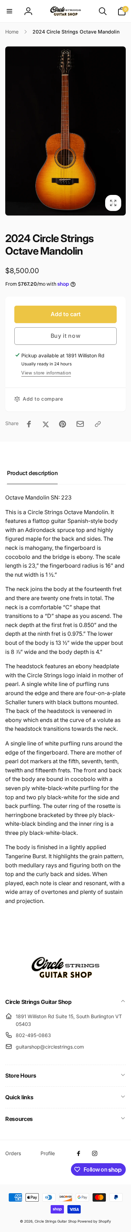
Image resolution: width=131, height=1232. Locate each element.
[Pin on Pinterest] (62, 424)
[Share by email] (80, 424)
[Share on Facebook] (29, 424)
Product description (32, 472)
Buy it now (66, 335)
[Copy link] (97, 424)
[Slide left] (12, 131)
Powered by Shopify (94, 1221)
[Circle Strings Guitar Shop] (66, 982)
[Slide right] (118, 131)
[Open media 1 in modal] (65, 130)
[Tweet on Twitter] (45, 424)
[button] (9, 11)
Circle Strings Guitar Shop (56, 1221)
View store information (46, 373)
